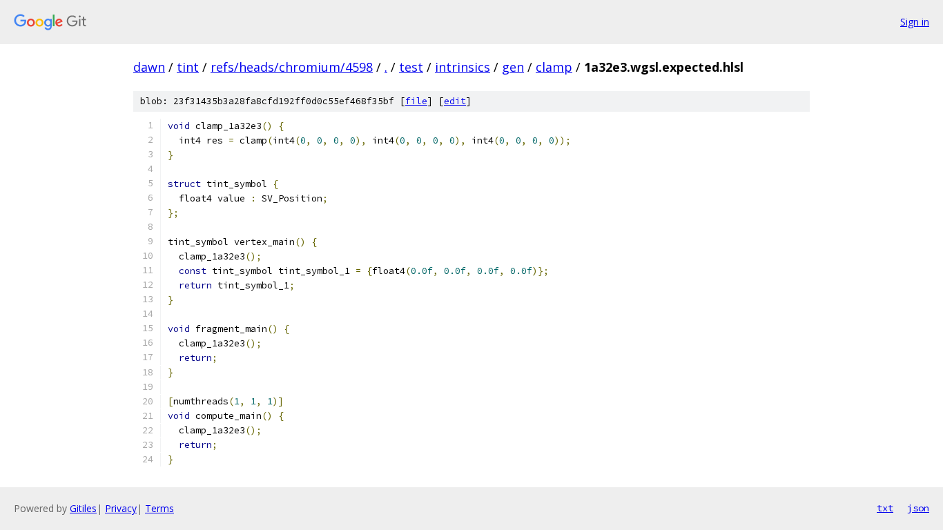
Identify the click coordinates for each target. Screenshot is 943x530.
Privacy (121, 508)
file (416, 101)
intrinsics (462, 67)
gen (513, 67)
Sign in (914, 21)
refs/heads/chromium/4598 (292, 67)
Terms (159, 508)
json (918, 508)
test (411, 67)
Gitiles (83, 508)
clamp (554, 67)
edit (455, 101)
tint (188, 67)
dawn (149, 67)
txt (885, 508)
